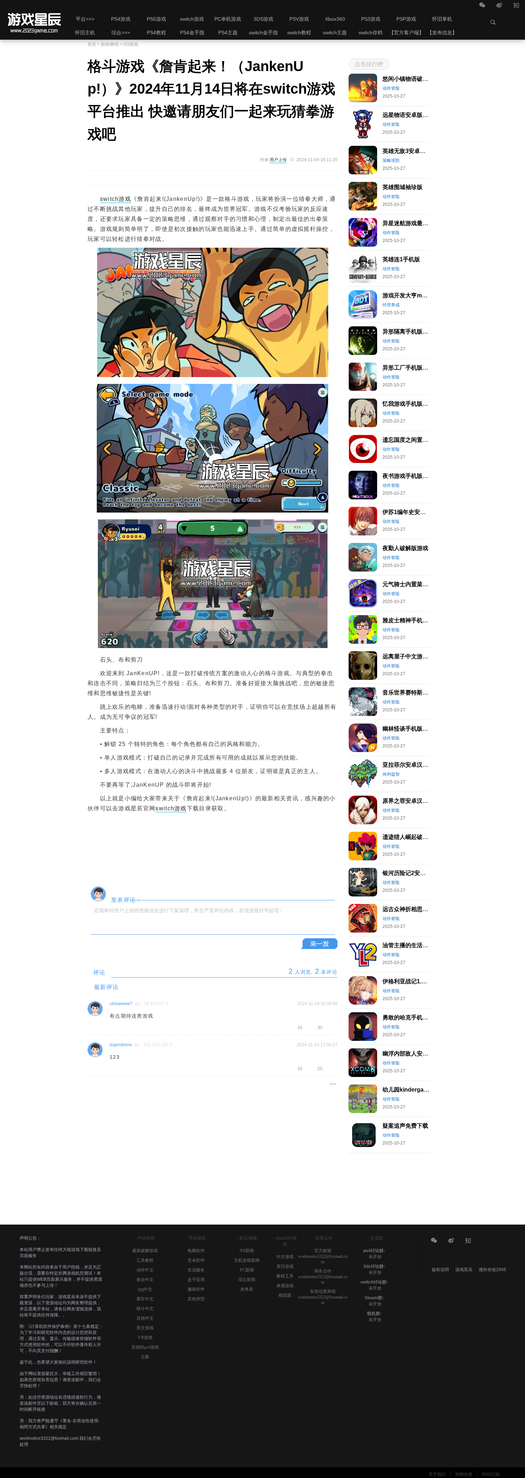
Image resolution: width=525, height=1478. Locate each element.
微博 (499, 5)
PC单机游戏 (227, 19)
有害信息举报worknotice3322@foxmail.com (323, 1297)
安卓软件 (196, 1260)
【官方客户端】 (406, 32)
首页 (92, 44)
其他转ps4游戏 (145, 1347)
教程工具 (285, 1276)
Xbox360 (335, 19)
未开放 (375, 1256)
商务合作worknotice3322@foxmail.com (323, 1277)
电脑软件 (196, 1250)
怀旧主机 (85, 32)
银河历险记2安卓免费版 (412, 873)
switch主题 (335, 32)
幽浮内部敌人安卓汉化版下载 (419, 1054)
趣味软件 (196, 1289)
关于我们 (437, 1474)
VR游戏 (145, 1337)
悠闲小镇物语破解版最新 (413, 79)
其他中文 (145, 1318)
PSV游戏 (299, 19)
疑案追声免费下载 (405, 1126)
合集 (145, 1356)
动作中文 (145, 1269)
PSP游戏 (406, 19)
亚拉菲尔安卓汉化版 (408, 765)
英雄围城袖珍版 (402, 187)
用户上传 (278, 159)
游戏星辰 (464, 1269)
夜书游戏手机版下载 (408, 476)
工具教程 (145, 1260)
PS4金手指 (192, 32)
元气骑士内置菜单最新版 (413, 584)
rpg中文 (145, 1289)
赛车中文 (145, 1298)
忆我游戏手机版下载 (408, 404)
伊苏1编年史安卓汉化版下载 (418, 512)
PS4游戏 (120, 19)
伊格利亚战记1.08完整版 (413, 981)
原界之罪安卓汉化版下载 (413, 801)
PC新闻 (247, 1269)
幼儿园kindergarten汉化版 (416, 1090)
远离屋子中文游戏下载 (411, 656)
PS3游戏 (370, 19)
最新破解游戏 (145, 1250)
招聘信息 (463, 1474)
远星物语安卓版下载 (408, 115)
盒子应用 (196, 1279)
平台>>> (85, 19)
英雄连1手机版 (401, 259)
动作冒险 (391, 88)
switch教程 (299, 32)
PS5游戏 (156, 19)
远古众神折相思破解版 (411, 909)
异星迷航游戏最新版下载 (413, 223)
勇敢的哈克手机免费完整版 (416, 1017)
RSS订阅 (491, 1474)
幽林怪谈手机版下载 (408, 729)
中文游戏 (285, 1256)
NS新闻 (131, 44)
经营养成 (391, 304)
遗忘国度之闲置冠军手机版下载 (422, 440)
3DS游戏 (263, 19)
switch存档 (370, 32)
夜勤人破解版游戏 (405, 548)
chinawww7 (121, 1003)
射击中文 (145, 1279)
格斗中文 (145, 1308)
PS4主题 (228, 32)
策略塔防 (391, 160)
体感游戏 (285, 1285)
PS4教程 (156, 32)
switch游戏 (192, 19)
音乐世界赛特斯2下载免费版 (418, 692)
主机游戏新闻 (247, 1260)
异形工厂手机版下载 (408, 368)
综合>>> (120, 32)
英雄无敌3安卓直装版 (409, 151)
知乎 (516, 5)
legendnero (121, 1044)
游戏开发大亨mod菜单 (411, 295)
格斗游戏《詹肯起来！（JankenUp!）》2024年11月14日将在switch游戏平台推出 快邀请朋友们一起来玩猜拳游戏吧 (33, 19)
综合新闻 (246, 1279)
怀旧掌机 (442, 19)
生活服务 (196, 1269)
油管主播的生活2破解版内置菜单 (424, 945)
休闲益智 (391, 774)
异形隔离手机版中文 (408, 331)
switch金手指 (263, 32)
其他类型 (196, 1298)
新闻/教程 (110, 44)
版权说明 (440, 1269)
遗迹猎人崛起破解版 (408, 837)
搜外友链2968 (492, 1269)
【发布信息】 (442, 32)
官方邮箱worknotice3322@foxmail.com (323, 1256)
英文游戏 (145, 1327)
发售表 (246, 1289)
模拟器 (285, 1295)
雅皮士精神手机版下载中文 (416, 620)
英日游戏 (285, 1266)
